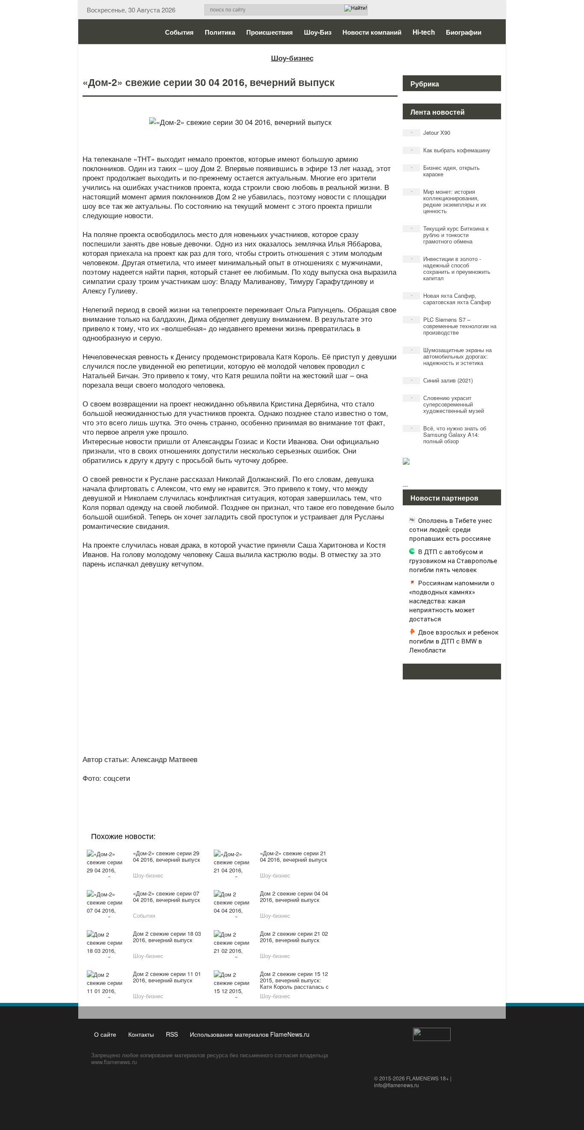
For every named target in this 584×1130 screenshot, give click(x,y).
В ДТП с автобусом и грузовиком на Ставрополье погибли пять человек (453, 560)
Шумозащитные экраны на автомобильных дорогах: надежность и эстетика (451, 356)
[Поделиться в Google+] (190, 789)
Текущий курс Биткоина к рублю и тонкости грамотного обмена (450, 234)
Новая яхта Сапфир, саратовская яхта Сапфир (451, 298)
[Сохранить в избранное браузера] (288, 789)
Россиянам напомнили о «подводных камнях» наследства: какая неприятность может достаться (452, 600)
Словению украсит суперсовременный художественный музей (447, 404)
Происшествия (269, 32)
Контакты (141, 1034)
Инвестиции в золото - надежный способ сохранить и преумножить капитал (451, 268)
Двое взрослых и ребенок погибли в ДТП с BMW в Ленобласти (453, 641)
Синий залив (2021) (442, 380)
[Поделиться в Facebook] (174, 789)
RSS (172, 1034)
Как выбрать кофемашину (451, 150)
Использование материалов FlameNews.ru (250, 1034)
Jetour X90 (431, 132)
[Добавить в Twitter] (255, 789)
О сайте (105, 1034)
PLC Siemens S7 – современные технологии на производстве (454, 325)
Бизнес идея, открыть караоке (445, 170)
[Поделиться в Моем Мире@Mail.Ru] (223, 789)
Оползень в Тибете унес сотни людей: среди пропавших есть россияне (450, 529)
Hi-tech (424, 32)
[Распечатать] (304, 789)
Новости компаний (371, 32)
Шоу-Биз (317, 32)
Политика (220, 32)
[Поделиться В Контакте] (271, 789)
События (179, 32)
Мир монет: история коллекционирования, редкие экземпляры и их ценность (449, 201)
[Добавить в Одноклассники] (239, 789)
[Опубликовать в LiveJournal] (206, 789)
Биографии (463, 32)
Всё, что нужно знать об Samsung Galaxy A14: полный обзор (449, 434)
